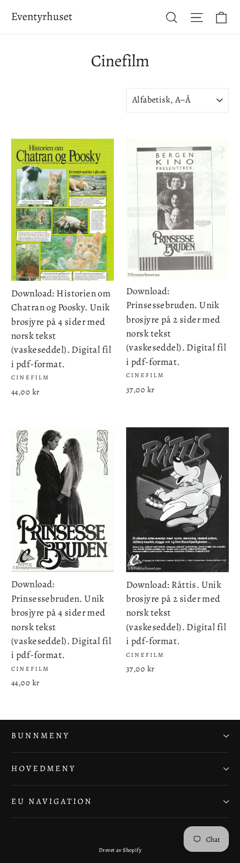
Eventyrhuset (42, 16)
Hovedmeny (43, 768)
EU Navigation (52, 801)
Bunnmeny (40, 735)
